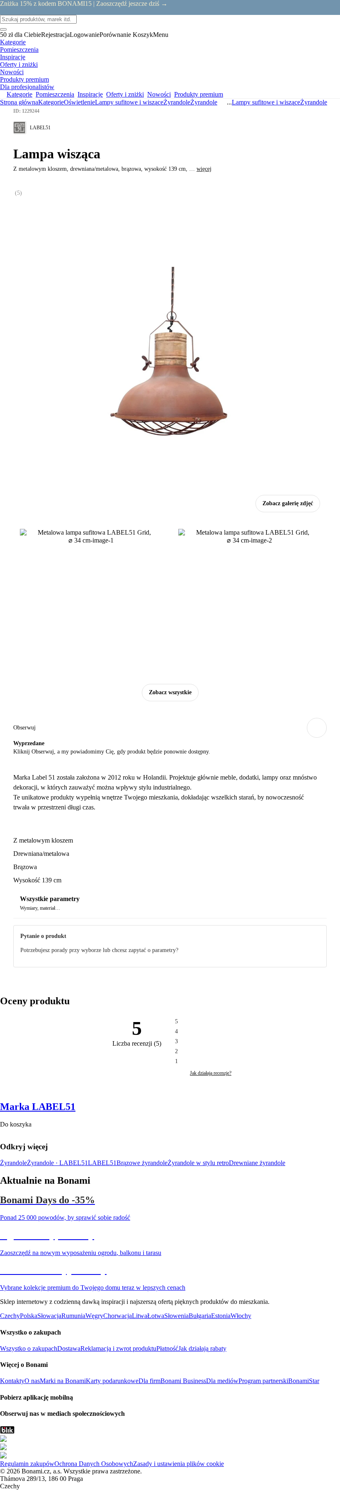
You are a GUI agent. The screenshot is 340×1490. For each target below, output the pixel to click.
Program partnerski (263, 1380)
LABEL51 (102, 1162)
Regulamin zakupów (27, 1463)
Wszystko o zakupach (28, 1348)
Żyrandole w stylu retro (198, 1162)
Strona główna (19, 102)
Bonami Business (183, 1380)
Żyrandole (203, 102)
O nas (32, 1380)
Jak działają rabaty (202, 1348)
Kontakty (12, 1380)
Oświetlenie (79, 102)
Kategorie (51, 102)
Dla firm (149, 1380)
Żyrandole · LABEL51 (57, 1162)
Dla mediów (222, 1380)
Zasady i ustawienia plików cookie (178, 1463)
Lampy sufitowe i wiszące (129, 102)
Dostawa (68, 1348)
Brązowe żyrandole (142, 1162)
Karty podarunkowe (112, 1380)
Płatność (167, 1348)
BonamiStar (303, 1380)
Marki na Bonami (63, 1380)
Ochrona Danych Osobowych (93, 1463)
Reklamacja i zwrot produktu (118, 1348)
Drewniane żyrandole (257, 1162)
